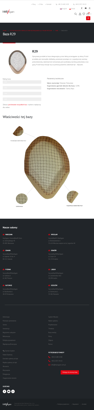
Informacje (6, 317)
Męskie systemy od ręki (10, 362)
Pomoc (50, 344)
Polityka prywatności (9, 340)
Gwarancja (6, 328)
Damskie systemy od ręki (10, 358)
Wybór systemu (53, 321)
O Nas (41, 4)
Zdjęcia (50, 340)
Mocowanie (6, 370)
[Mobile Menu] (88, 18)
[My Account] (80, 14)
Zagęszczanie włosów (9, 378)
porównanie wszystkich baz (17, 105)
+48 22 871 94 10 (80, 4)
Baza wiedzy (52, 332)
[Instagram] (89, 8)
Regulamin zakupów (9, 332)
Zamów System (10, 351)
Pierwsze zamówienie (9, 321)
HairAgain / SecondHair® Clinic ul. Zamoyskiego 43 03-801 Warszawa (12, 240)
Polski (73, 9)
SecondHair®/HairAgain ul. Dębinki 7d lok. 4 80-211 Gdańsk (10, 256)
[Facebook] (81, 8)
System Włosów (53, 317)
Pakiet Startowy (7, 355)
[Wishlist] (83, 14)
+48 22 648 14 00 (63, 4)
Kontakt (49, 4)
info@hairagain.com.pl (58, 365)
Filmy (50, 336)
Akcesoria (6, 366)
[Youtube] (85, 8)
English (64, 9)
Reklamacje (6, 336)
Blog (34, 4)
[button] (75, 14)
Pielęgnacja (6, 374)
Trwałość (51, 328)
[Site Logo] (8, 11)
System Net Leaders (33, 405)
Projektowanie (52, 325)
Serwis (5, 325)
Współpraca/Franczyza (10, 344)
